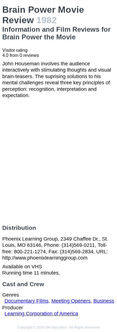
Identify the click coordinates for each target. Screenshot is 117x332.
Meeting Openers (71, 301)
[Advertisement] (58, 161)
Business (103, 301)
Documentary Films (27, 301)
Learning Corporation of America (41, 313)
